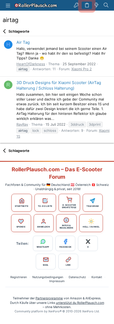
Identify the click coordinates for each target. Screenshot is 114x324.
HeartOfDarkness (30, 64)
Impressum (57, 281)
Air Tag (23, 42)
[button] (8, 5)
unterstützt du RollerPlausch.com (80, 303)
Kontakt (96, 277)
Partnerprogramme (49, 298)
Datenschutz (77, 277)
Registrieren (18, 277)
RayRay (22, 124)
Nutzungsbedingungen (47, 277)
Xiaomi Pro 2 (81, 69)
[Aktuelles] (96, 5)
